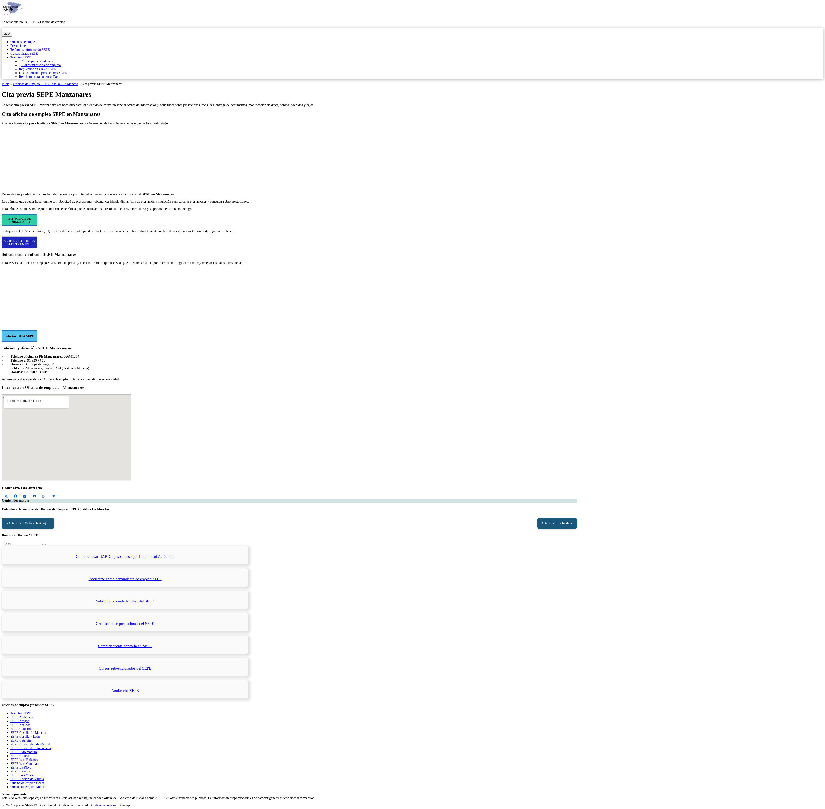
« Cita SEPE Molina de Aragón (27, 523)
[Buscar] (44, 544)
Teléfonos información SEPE (30, 49)
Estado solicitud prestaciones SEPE (43, 73)
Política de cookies (103, 805)
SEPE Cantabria (21, 729)
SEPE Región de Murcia (27, 779)
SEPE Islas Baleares (24, 760)
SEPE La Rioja (20, 767)
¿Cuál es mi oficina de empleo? (40, 65)
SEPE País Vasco (22, 775)
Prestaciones (18, 45)
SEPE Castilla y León (25, 736)
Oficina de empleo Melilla (28, 787)
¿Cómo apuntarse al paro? (36, 61)
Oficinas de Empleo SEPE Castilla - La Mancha (45, 84)
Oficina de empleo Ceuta (27, 783)
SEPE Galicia (19, 756)
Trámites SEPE (20, 57)
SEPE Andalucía (21, 717)
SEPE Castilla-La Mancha (28, 732)
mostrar (24, 500)
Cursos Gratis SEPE (24, 53)
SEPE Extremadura (23, 752)
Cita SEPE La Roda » (557, 523)
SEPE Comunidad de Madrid (30, 744)
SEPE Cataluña (20, 740)
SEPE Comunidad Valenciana (30, 748)
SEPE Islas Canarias (24, 763)
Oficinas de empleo (23, 42)
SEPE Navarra (20, 771)
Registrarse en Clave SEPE (37, 69)
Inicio (5, 84)
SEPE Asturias (20, 725)
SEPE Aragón (19, 721)
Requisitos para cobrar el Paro (39, 76)
